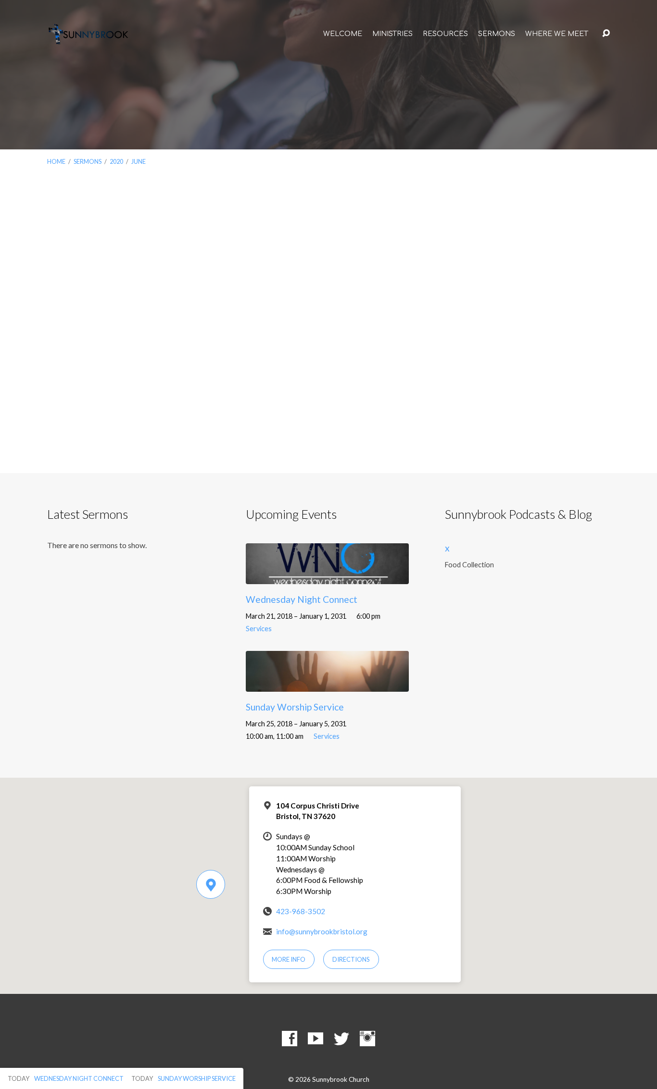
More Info (288, 959)
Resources (445, 33)
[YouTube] (315, 1038)
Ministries (392, 33)
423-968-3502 (300, 911)
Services (259, 628)
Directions (351, 959)
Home (56, 161)
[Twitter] (341, 1038)
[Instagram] (367, 1038)
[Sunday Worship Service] (327, 684)
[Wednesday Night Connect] (327, 576)
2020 (116, 161)
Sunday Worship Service (295, 706)
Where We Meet (556, 33)
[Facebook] (289, 1038)
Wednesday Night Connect (301, 599)
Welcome (342, 33)
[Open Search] (606, 33)
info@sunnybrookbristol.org (321, 931)
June (138, 161)
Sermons (496, 33)
